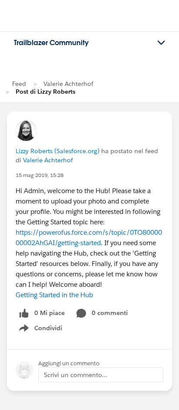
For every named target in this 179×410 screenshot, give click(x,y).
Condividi (45, 329)
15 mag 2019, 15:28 (39, 175)
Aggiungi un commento (68, 363)
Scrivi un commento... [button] (75, 375)
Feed (19, 84)
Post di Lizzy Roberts (45, 91)
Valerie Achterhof (68, 84)
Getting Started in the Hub (54, 295)
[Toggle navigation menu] (161, 42)
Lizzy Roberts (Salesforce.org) (57, 151)
